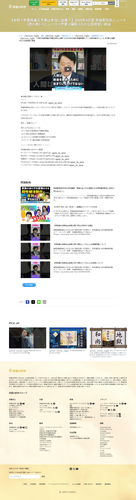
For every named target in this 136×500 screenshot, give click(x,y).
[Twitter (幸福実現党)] (18, 427)
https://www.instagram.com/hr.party (58, 165)
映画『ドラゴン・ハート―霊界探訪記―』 (82, 417)
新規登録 (63, 3)
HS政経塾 (42, 439)
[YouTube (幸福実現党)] (23, 427)
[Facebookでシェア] (27, 302)
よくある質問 (76, 484)
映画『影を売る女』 (75, 419)
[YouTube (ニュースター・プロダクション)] (125, 403)
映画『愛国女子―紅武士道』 (79, 409)
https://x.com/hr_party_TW (49, 156)
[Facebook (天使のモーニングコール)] (120, 416)
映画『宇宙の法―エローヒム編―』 (80, 407)
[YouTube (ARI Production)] (117, 406)
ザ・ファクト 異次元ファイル (109, 414)
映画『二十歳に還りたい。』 (78, 415)
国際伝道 (88, 9)
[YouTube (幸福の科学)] (23, 403)
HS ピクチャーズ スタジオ (78, 403)
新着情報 (98, 9)
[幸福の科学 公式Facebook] (71, 469)
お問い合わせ (88, 484)
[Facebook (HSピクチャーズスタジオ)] (91, 403)
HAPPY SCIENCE (69, 492)
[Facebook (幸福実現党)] (21, 427)
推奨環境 (42, 484)
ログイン (73, 3)
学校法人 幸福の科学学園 (47, 431)
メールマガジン (14, 407)
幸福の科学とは (57, 9)
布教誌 (80, 9)
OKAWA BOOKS (106, 456)
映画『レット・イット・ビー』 (78, 413)
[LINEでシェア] (39, 302)
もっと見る (29, 285)
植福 (86, 3)
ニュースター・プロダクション (109, 403)
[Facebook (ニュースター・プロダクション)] (122, 403)
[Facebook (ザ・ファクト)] (114, 410)
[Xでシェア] (33, 302)
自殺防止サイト (74, 436)
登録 (43, 476)
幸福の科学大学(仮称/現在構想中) (50, 437)
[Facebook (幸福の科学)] (21, 403)
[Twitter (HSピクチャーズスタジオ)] (88, 403)
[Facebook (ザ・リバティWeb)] (56, 408)
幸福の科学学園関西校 (46, 435)
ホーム (33, 9)
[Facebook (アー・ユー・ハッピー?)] (59, 412)
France (103, 435)
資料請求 (34, 3)
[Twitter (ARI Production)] (114, 406)
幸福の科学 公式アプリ (16, 415)
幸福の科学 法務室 (15, 413)
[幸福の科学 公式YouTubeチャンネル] (77, 469)
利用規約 (33, 484)
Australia (103, 442)
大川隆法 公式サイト (15, 405)
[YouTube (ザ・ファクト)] (109, 410)
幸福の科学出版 (44, 403)
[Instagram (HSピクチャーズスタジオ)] (71, 406)
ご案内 (106, 9)
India (102, 439)
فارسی (102, 452)
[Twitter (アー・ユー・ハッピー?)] (56, 412)
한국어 (102, 446)
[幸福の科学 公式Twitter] (74, 469)
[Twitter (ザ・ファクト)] (111, 410)
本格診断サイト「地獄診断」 (17, 417)
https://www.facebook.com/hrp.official (58, 162)
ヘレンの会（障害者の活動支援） (80, 438)
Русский (105, 448)
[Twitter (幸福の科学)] (18, 403)
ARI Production (106, 405)
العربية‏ (102, 450)
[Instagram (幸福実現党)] (26, 427)
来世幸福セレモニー (76, 427)
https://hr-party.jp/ (49, 153)
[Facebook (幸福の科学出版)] (54, 403)
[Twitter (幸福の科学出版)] (51, 403)
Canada (103, 431)
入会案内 (48, 3)
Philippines (105, 440)
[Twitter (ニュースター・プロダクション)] (120, 403)
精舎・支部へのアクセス (16, 411)
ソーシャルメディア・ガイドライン (58, 484)
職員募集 (108, 484)
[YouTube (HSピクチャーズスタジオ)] (93, 403)
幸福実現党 (13, 427)
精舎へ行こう (13, 409)
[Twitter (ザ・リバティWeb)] (54, 408)
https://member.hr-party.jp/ (41, 103)
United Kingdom (106, 437)
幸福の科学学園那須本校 (47, 433)
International (105, 427)
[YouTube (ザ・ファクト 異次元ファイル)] (120, 414)
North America (106, 429)
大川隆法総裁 (44, 9)
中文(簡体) (103, 444)
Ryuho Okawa (105, 454)
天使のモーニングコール (108, 416)
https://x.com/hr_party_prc (49, 159)
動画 (73, 9)
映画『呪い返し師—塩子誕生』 (79, 411)
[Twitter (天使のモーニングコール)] (117, 416)
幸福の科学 (13, 403)
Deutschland (105, 433)
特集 (67, 9)
